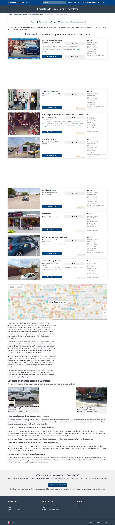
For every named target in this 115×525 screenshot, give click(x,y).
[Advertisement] (57, 74)
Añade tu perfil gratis (91, 2)
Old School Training (49, 190)
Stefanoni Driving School (16, 408)
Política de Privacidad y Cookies (50, 509)
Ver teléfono (52, 56)
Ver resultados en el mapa (57, 302)
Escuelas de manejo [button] (74, 2)
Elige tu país (13, 522)
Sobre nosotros (12, 506)
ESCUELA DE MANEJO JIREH (52, 40)
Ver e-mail (75, 56)
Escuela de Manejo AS (50, 91)
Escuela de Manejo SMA (84, 408)
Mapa (75, 43)
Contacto (78, 506)
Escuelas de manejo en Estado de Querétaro (28, 14)
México (10, 14)
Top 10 (33, 22)
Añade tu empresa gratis (57, 485)
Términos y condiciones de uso (50, 506)
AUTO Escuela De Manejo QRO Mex (54, 237)
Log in (104, 2)
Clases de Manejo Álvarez (51, 261)
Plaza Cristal (46, 214)
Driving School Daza (49, 139)
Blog (9, 511)
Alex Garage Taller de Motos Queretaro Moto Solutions (62, 115)
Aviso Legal (45, 507)
